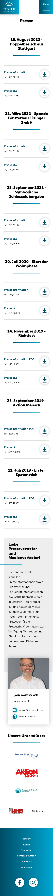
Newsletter (26, 850)
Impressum (27, 867)
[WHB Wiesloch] (16, 811)
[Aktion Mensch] (26, 774)
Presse (26, 844)
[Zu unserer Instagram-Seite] (33, 882)
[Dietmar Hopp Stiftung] (26, 755)
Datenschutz (26, 861)
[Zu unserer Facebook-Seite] (19, 882)
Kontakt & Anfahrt (26, 855)
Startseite (26, 838)
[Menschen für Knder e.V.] (26, 791)
